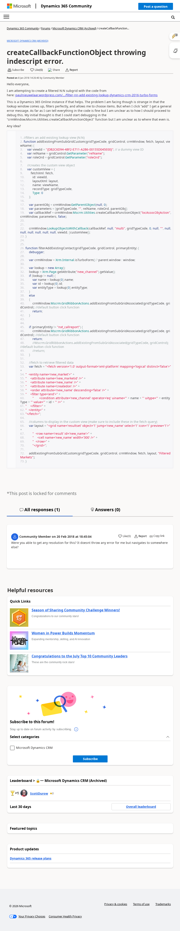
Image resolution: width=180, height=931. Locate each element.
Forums (45, 28)
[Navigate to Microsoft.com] (19, 6)
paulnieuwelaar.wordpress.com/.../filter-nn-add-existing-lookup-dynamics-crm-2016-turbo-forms (86, 95)
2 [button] (53, 793)
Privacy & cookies (115, 904)
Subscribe (90, 759)
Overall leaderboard (141, 807)
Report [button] (74, 70)
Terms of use (141, 904)
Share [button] (56, 70)
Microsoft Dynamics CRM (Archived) (74, 28)
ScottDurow (39, 793)
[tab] (40, 511)
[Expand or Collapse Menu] (6, 16)
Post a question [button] (155, 6)
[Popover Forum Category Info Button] (76, 729)
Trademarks (163, 904)
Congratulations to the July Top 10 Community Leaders (80, 656)
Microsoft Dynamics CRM (34, 748)
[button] (155, 7)
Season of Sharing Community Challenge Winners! (76, 610)
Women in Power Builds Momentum (63, 633)
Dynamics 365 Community (66, 6)
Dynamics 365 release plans (30, 858)
